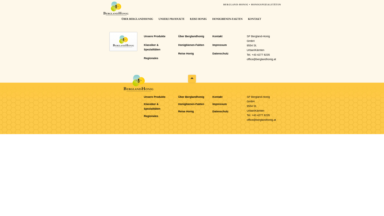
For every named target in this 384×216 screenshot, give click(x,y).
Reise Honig (198, 19)
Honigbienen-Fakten (227, 19)
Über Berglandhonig (137, 19)
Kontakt (254, 19)
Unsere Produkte (171, 19)
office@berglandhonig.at (261, 59)
